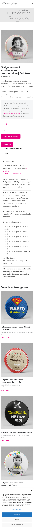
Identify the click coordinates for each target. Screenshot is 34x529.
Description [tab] (7, 144)
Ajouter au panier (11, 136)
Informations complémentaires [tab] (13, 149)
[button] (31, 491)
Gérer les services (16, 509)
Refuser (17, 519)
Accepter (17, 514)
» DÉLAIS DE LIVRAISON (12, 174)
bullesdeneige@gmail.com (11, 113)
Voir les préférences (17, 524)
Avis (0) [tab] (6, 153)
